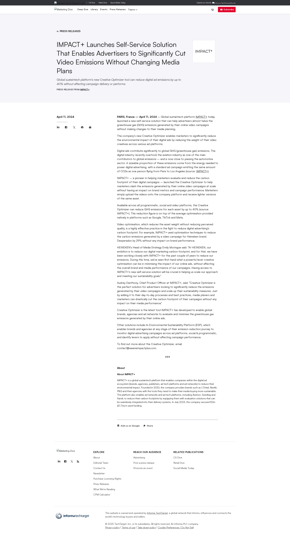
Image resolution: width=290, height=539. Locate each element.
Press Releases (118, 9)
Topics (132, 9)
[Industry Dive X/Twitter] (72, 461)
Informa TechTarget (157, 513)
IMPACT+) (202, 171)
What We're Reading (104, 489)
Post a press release (143, 462)
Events (103, 9)
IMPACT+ (85, 89)
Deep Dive (82, 9)
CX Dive (92, 3)
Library (94, 9)
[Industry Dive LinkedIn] (59, 461)
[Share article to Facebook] (66, 127)
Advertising (139, 457)
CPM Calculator (101, 494)
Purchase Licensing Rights (107, 478)
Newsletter (99, 473)
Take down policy (146, 527)
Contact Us (99, 468)
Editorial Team (100, 462)
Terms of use (128, 527)
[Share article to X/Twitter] (74, 127)
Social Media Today (118, 3)
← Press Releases (69, 31)
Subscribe (229, 9)
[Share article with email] (90, 127)
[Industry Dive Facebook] (65, 461)
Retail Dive (103, 3)
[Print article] (82, 127)
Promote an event (143, 468)
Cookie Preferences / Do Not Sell (176, 527)
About (96, 457)
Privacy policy (112, 527)
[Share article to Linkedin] (58, 127)
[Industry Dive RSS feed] (78, 461)
